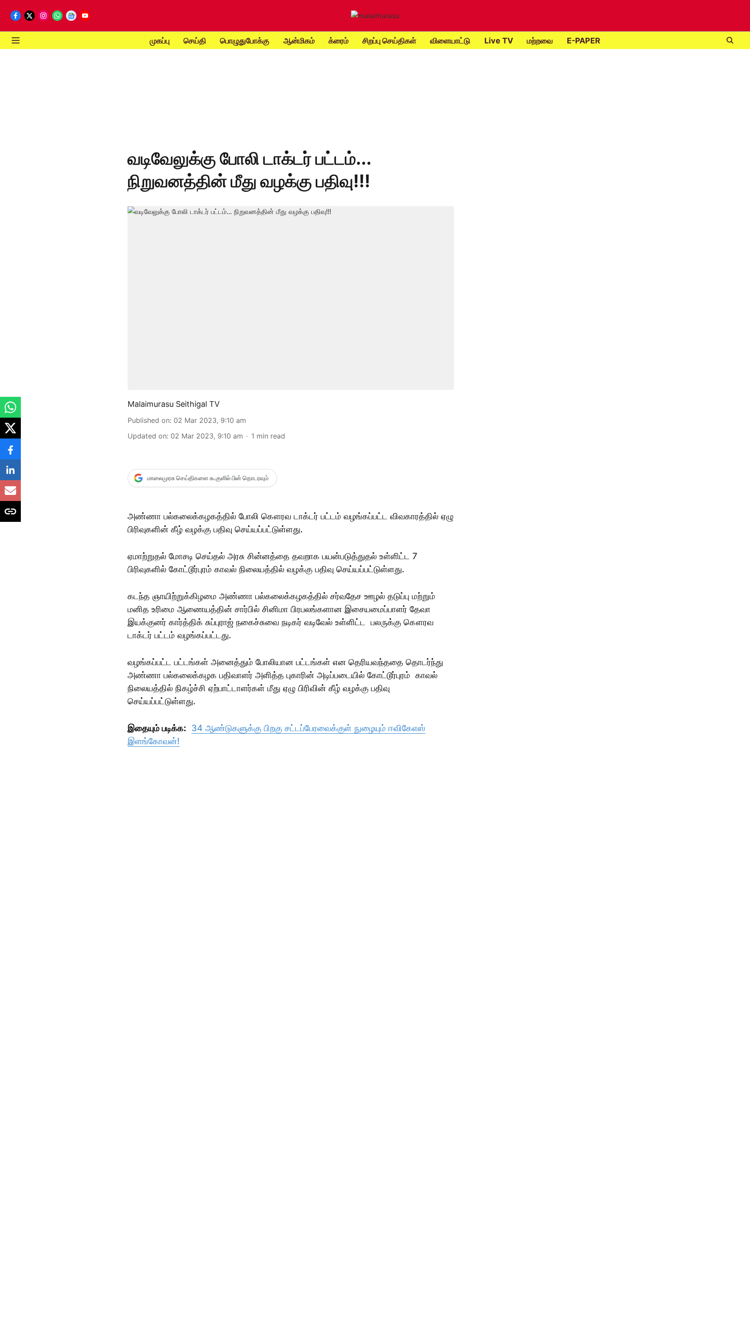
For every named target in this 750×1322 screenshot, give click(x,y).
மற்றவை (540, 40)
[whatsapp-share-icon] (10, 411)
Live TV (498, 40)
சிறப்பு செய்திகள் (389, 40)
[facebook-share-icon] (10, 453)
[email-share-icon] (10, 495)
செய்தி (195, 40)
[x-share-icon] (10, 432)
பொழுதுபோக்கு (245, 40)
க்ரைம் (339, 40)
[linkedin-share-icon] (10, 474)
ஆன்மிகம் (299, 40)
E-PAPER (583, 40)
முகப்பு (160, 40)
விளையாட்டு (450, 40)
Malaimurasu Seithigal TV (174, 404)
